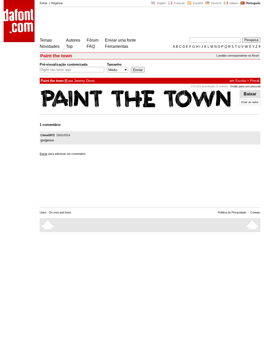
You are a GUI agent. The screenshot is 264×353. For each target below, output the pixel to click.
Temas (46, 40)
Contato (255, 212)
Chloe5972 (47, 135)
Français (179, 3)
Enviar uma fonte (120, 40)
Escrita (240, 81)
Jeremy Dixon (84, 81)
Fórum (92, 40)
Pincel (254, 81)
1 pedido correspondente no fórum (237, 55)
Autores (73, 40)
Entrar (43, 3)
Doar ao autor (250, 102)
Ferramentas (116, 46)
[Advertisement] (133, 22)
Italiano (233, 3)
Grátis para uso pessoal (245, 86)
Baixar (250, 94)
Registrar (57, 3)
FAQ (91, 46)
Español (197, 3)
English (161, 3)
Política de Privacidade (232, 212)
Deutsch (215, 3)
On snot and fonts (60, 212)
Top (69, 46)
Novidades (50, 46)
